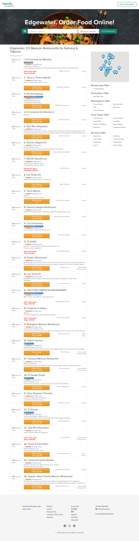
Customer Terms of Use (55, 514)
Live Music (116, 136)
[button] (119, 68)
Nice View (116, 107)
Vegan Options (118, 124)
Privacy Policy (51, 512)
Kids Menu (96, 127)
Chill (94, 107)
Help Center (27, 509)
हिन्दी (72, 512)
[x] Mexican (19, 55)
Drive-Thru (96, 136)
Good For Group (98, 110)
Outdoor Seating (118, 139)
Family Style (97, 121)
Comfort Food (97, 118)
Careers (49, 509)
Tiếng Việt (74, 520)
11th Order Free (98, 96)
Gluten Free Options (99, 124)
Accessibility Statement (105, 514)
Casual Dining (97, 104)
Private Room (117, 142)
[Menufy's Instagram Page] (69, 526)
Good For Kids (117, 104)
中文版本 (74, 509)
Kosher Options (118, 118)
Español (74, 514)
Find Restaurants (108, 31)
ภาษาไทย (74, 517)
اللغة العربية (75, 506)
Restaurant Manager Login (32, 506)
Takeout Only (117, 145)
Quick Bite (116, 121)
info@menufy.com (103, 509)
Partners (50, 506)
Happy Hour (97, 142)
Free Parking (97, 139)
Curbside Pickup (98, 89)
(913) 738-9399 (102, 506)
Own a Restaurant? (127, 4)
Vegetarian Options (119, 127)
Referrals (50, 517)
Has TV (95, 145)
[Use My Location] (25, 31)
